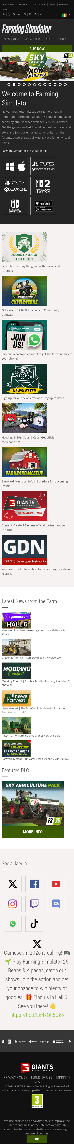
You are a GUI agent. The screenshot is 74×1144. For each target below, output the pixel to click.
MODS (46, 39)
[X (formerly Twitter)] (9, 14)
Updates (42, 4)
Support (52, 4)
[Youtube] (19, 14)
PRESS (37, 1082)
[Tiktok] (41, 14)
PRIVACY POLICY (15, 1077)
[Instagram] (25, 14)
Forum (33, 4)
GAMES (17, 39)
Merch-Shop (8, 4)
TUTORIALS (59, 39)
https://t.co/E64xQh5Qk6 (37, 1015)
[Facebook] (14, 14)
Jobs (5, 9)
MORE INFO (33, 831)
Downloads (22, 4)
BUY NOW (37, 48)
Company (63, 4)
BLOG (7, 39)
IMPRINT (61, 1077)
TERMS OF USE (41, 1077)
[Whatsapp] (4, 14)
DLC (37, 39)
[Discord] (36, 14)
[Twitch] (30, 14)
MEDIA (28, 39)
